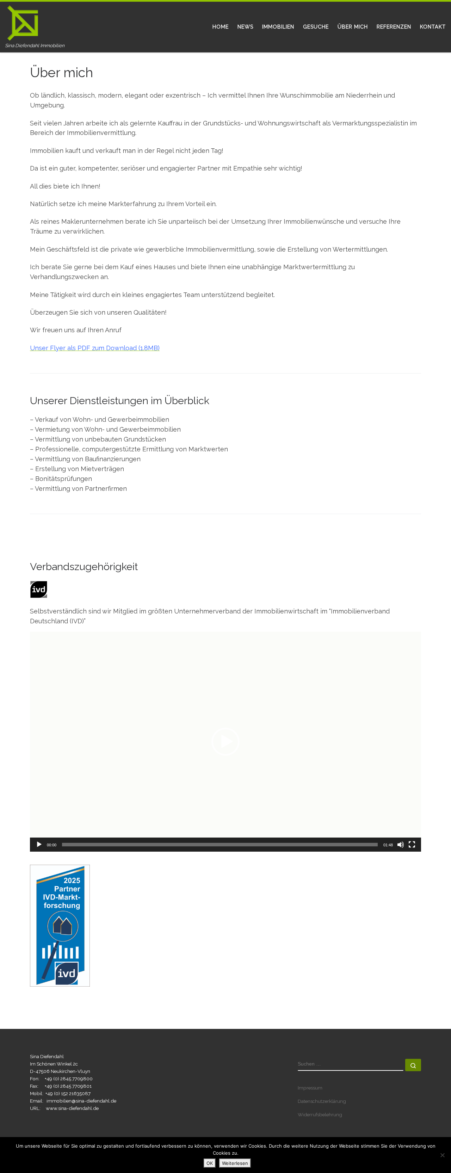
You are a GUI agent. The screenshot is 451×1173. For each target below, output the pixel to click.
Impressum (310, 1088)
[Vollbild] (411, 844)
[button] (225, 742)
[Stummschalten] (400, 844)
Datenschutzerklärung (322, 1101)
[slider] (220, 844)
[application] (225, 742)
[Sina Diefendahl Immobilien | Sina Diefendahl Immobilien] (23, 21)
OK (209, 1163)
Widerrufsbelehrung (320, 1114)
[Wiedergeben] (39, 844)
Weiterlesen (235, 1163)
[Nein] (442, 1155)
